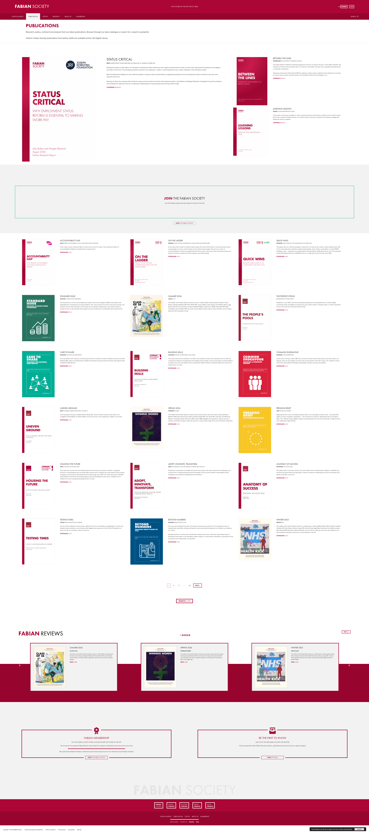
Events (45, 16)
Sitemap (79, 830)
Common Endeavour (287, 352)
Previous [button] (20, 666)
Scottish (184, 805)
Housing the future (70, 464)
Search (353, 16)
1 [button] (180, 635)
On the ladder (175, 240)
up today (272, 757)
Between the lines (282, 58)
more (185, 601)
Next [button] (349, 666)
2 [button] (182, 635)
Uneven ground (68, 408)
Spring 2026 (174, 408)
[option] (74, 667)
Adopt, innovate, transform (182, 464)
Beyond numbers (177, 519)
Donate (344, 6)
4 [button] (187, 635)
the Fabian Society (184, 198)
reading (114, 87)
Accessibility (71, 830)
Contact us (183, 822)
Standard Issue (67, 296)
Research (56, 16)
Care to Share (67, 352)
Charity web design (30, 830)
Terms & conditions (51, 830)
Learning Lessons (282, 108)
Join (351, 6)
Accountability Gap (70, 240)
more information (347, 829)
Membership (80, 16)
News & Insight (17, 16)
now (66, 252)
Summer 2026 (175, 296)
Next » (197, 585)
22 (190, 586)
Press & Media (174, 822)
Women (159, 805)
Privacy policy (62, 830)
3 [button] (185, 635)
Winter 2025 (282, 519)
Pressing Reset (283, 408)
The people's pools (285, 296)
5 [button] (189, 635)
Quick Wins (282, 240)
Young (171, 805)
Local (210, 805)
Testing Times (66, 519)
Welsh (197, 805)
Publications (33, 16)
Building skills (175, 352)
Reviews (40, 633)
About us (68, 16)
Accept (359, 829)
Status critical (119, 59)
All (346, 632)
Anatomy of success (287, 464)
